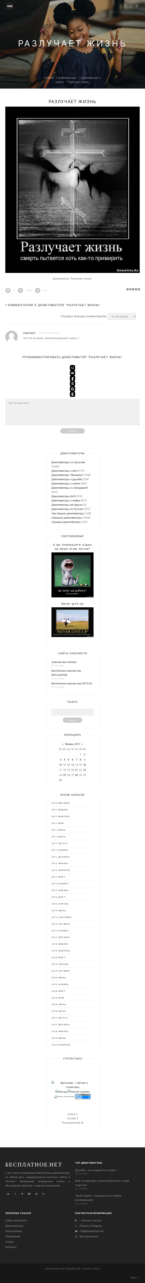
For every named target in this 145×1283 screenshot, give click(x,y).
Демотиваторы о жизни (65, 483)
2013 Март (58, 897)
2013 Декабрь (60, 937)
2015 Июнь (58, 977)
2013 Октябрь (60, 924)
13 (72, 764)
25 (64, 774)
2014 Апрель (60, 964)
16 (84, 764)
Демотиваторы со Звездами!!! (69, 487)
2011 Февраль (60, 816)
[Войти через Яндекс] (72, 383)
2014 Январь (59, 944)
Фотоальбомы (13, 1231)
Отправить (72, 431)
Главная (49, 77)
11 (64, 764)
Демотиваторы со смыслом (68, 462)
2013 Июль (58, 910)
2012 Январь (59, 863)
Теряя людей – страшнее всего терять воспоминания (98, 1197)
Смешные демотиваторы (66, 517)
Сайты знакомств (16, 1220)
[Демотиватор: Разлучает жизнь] (72, 190)
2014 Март (58, 957)
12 (68, 764)
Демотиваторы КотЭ (63, 496)
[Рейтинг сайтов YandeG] (64, 1097)
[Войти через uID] (72, 367)
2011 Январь (59, 810)
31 (60, 780)
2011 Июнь (58, 830)
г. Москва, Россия (90, 1220)
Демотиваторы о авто (64, 470)
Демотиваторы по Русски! (67, 508)
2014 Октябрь (60, 971)
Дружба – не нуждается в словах (95, 1170)
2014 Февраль (60, 950)
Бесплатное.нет (33, 1164)
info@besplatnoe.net (91, 1231)
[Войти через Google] (72, 389)
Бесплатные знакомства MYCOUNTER (66, 672)
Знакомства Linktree (63, 661)
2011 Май (57, 823)
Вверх (134, 1277)
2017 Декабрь (60, 1024)
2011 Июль (58, 836)
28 (76, 774)
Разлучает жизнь (78, 81)
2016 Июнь (58, 1004)
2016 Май (57, 998)
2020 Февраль (61, 1045)
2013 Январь (59, 890)
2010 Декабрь (60, 803)
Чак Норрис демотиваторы (67, 513)
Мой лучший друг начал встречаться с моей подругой (102, 1182)
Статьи (9, 1241)
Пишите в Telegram (91, 1225)
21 (76, 769)
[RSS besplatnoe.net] (43, 1194)
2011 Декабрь (60, 857)
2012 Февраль (60, 870)
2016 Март (58, 991)
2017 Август (59, 1018)
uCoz (97, 1268)
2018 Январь (59, 1031)
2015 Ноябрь (60, 984)
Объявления (12, 1236)
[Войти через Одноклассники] (72, 394)
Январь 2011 (72, 743)
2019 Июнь (58, 1038)
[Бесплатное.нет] (9, 5)
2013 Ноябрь (60, 930)
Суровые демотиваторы (66, 521)
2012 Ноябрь (60, 883)
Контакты (11, 1246)
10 (60, 764)
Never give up (72, 603)
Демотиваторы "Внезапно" (67, 474)
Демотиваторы (67, 77)
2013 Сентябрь (61, 917)
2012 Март (58, 877)
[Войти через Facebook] (72, 378)
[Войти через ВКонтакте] (72, 373)
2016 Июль (58, 1011)
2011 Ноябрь (59, 850)
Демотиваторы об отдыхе (66, 504)
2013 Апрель (60, 904)
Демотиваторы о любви (65, 500)
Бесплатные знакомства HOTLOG (71, 683)
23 (84, 769)
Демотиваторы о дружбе (66, 479)
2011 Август (59, 843)
